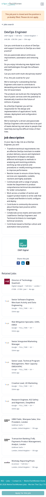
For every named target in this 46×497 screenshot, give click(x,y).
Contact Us (16, 481)
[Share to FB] (18, 263)
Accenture (15, 464)
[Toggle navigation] (42, 4)
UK (31, 308)
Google (14, 308)
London (37, 286)
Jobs (8, 481)
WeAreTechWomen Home (34, 481)
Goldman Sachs (17, 425)
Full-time (19, 36)
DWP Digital (8, 36)
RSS (2, 481)
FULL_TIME (23, 308)
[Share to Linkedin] (23, 263)
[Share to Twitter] (27, 263)
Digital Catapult (17, 286)
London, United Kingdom (21, 428)
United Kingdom (30, 36)
